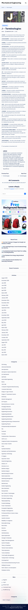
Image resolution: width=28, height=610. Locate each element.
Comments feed (7, 587)
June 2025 (4, 285)
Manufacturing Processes (7, 473)
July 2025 (4, 283)
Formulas (4, 434)
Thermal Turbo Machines (7, 548)
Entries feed (6, 584)
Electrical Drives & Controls (8, 404)
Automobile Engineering (7, 379)
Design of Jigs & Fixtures (7, 391)
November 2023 (5, 315)
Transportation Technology (8, 557)
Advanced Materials (6, 367)
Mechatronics (5, 483)
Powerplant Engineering (7, 508)
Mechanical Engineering (11, 3)
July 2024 (4, 310)
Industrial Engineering (6, 461)
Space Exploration (6, 535)
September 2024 (6, 307)
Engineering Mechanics (7, 419)
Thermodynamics (6, 550)
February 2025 (5, 295)
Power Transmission (6, 505)
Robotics (4, 528)
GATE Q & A (4, 439)
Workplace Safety (6, 570)
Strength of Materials (6, 538)
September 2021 (5, 340)
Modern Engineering (6, 486)
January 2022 (5, 332)
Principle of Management (7, 510)
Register (5, 580)
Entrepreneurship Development (9, 426)
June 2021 (4, 347)
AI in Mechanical (5, 374)
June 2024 (4, 312)
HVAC (3, 446)
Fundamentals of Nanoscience (9, 436)
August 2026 (4, 278)
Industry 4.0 (4, 463)
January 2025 (5, 297)
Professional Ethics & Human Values (10, 513)
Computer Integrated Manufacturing (10, 386)
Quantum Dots (5, 515)
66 (16, 31)
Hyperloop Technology (7, 453)
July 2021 (4, 345)
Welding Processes (6, 565)
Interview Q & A (5, 466)
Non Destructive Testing (7, 496)
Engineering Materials (6, 414)
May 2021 (4, 350)
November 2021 (5, 335)
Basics (3, 382)
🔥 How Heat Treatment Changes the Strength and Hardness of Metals (13, 243)
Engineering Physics (6, 424)
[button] (6, 168)
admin (5, 151)
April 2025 (4, 290)
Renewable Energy (6, 523)
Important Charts (6, 458)
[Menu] (25, 2)
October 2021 (5, 337)
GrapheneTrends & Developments (9, 441)
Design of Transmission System (9, 394)
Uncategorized (5, 560)
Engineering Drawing (6, 409)
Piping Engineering (6, 500)
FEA (2, 429)
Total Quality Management (8, 555)
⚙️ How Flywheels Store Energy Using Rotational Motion (13, 256)
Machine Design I (5, 468)
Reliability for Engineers (7, 520)
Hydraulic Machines (6, 448)
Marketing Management (7, 478)
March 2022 (4, 327)
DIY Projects (4, 401)
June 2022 (4, 320)
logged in (12, 188)
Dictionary (5, 25)
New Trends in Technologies (8, 493)
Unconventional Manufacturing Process (11, 562)
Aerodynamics (5, 369)
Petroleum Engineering (7, 498)
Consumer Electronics (7, 389)
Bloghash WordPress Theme (16, 607)
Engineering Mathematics (7, 416)
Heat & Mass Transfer (7, 443)
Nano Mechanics (5, 488)
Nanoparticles (5, 491)
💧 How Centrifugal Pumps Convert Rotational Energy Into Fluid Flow (14, 247)
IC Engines (4, 456)
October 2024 (5, 305)
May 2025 (4, 288)
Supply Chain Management (8, 540)
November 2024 (5, 302)
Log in (4, 582)
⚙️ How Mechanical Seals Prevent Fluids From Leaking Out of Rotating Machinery (14, 251)
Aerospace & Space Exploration (9, 372)
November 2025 (5, 280)
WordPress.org (6, 589)
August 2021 (4, 342)
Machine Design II (6, 471)
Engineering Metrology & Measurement (11, 421)
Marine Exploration (6, 476)
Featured (4, 431)
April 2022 (4, 325)
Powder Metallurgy (6, 503)
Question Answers (6, 518)
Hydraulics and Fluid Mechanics (9, 451)
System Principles (6, 543)
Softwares (4, 530)
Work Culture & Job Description (9, 567)
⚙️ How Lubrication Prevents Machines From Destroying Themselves (12, 260)
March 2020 (4, 354)
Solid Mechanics (5, 533)
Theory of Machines (6, 545)
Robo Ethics (4, 525)
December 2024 (5, 300)
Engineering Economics (7, 411)
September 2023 (5, 317)
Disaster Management (7, 399)
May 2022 (4, 322)
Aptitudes (4, 377)
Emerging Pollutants (6, 406)
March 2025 (4, 293)
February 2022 (5, 330)
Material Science (5, 481)
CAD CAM (4, 384)
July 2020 (4, 352)
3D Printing (4, 364)
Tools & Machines (6, 553)
